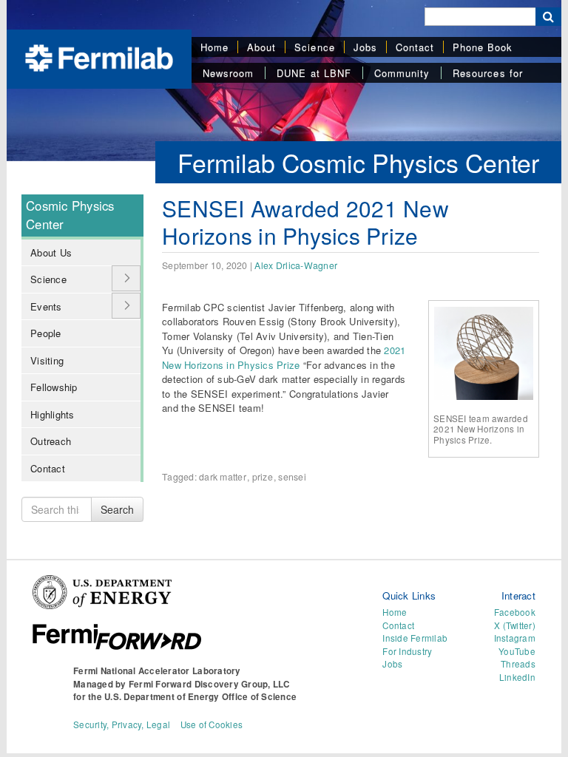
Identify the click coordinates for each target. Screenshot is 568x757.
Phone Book (483, 47)
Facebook (514, 612)
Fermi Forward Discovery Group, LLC (209, 684)
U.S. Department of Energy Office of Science (200, 696)
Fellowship (54, 387)
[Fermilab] (99, 57)
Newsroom (228, 73)
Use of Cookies (211, 724)
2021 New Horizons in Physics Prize (284, 357)
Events (46, 306)
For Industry (407, 651)
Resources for (488, 73)
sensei (292, 477)
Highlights (52, 414)
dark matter (222, 477)
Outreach (50, 441)
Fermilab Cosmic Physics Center (358, 162)
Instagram (514, 638)
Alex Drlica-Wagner (295, 265)
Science (314, 47)
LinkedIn (517, 677)
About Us (51, 252)
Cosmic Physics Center (70, 215)
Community (402, 73)
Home (214, 47)
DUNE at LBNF (314, 73)
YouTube (516, 651)
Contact (415, 47)
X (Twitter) (514, 625)
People (45, 333)
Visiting (47, 360)
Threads (518, 664)
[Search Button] (548, 16)
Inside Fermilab (414, 638)
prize (262, 477)
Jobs (365, 47)
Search (117, 509)
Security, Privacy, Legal (121, 724)
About (261, 47)
